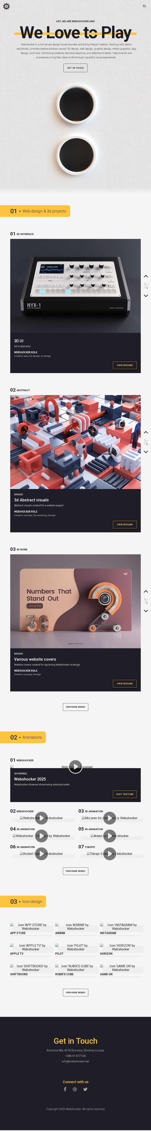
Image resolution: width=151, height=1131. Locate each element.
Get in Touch (75, 67)
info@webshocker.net (75, 1061)
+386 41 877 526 (75, 1055)
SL (144, 6)
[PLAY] (75, 766)
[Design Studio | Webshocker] (6, 7)
